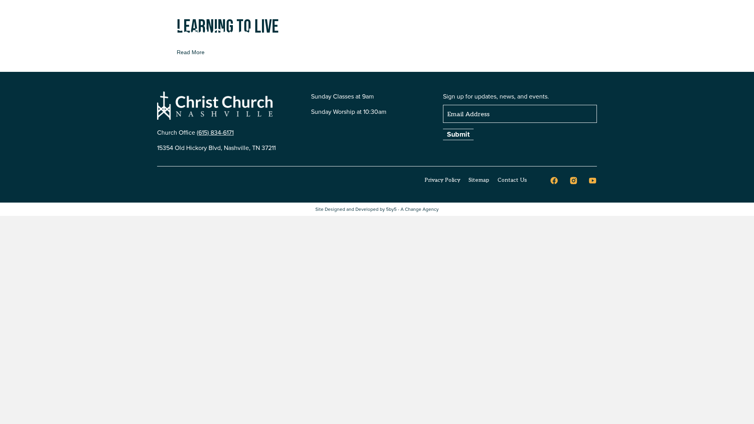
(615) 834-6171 (215, 132)
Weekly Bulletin (430, 14)
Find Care (482, 36)
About (338, 36)
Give (583, 36)
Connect (412, 36)
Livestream (478, 14)
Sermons (373, 36)
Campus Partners (537, 36)
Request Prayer (526, 14)
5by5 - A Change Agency (412, 209)
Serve (446, 36)
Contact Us (575, 14)
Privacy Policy (442, 180)
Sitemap (479, 180)
